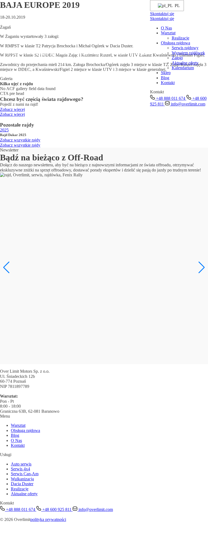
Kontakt (138, 53)
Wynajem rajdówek (188, 53)
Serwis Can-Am (24, 473)
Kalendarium (183, 67)
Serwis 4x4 (20, 469)
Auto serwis (21, 464)
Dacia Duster (22, 483)
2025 (4, 130)
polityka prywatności (48, 519)
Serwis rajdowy (185, 47)
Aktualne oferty (185, 63)
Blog (100, 53)
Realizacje (180, 38)
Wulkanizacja (22, 479)
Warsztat (12, 53)
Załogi (177, 57)
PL (176, 5)
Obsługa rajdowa (49, 53)
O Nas (117, 53)
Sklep (82, 53)
